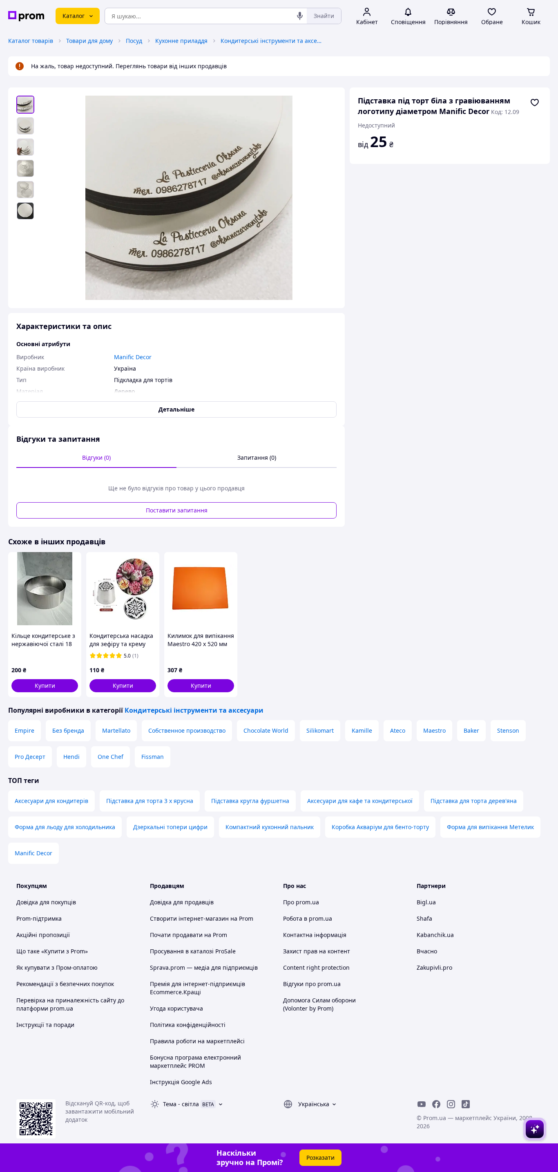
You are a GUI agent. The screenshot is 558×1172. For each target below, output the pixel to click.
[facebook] (436, 1104)
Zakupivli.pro (434, 967)
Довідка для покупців (46, 902)
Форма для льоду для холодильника (65, 827)
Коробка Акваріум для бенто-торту (380, 827)
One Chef (110, 756)
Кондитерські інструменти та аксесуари (272, 41)
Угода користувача (176, 1008)
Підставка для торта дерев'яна (474, 801)
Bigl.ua (426, 902)
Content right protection (316, 967)
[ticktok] (466, 1104)
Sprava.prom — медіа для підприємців (204, 967)
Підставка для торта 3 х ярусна (149, 801)
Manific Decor (33, 853)
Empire (24, 730)
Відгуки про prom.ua (312, 984)
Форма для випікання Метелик (490, 827)
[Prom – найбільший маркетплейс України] (26, 16)
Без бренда (68, 730)
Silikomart (320, 730)
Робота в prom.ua (307, 918)
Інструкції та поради (45, 1025)
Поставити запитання (177, 510)
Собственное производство (186, 730)
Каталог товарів (30, 41)
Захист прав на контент (316, 951)
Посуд (134, 41)
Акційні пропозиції (43, 935)
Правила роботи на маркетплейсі (197, 1041)
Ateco (397, 730)
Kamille (362, 730)
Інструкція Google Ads (181, 1082)
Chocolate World (265, 730)
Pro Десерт (30, 756)
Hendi (71, 756)
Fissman (152, 756)
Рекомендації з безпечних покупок (65, 984)
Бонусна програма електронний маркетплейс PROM (195, 1061)
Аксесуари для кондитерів (51, 801)
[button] (44, 685)
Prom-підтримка (39, 918)
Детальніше (176, 409)
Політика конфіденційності (187, 1025)
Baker (471, 730)
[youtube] (421, 1104)
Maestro (434, 730)
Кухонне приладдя (181, 41)
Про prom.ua (301, 902)
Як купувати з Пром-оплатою (57, 967)
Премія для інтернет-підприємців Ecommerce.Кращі (197, 988)
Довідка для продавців (182, 902)
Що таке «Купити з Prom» (52, 951)
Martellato (116, 730)
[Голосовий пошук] (300, 16)
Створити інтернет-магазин (189, 918)
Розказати (320, 1157)
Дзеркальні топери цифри (170, 827)
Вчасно (427, 951)
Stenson (508, 730)
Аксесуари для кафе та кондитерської (360, 801)
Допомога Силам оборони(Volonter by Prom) (319, 1004)
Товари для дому (89, 41)
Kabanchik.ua (435, 935)
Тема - (181, 1104)
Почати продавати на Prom (188, 935)
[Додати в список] (535, 103)
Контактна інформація (314, 935)
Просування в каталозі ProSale (193, 951)
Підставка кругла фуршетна (250, 801)
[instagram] (451, 1104)
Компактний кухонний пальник (269, 827)
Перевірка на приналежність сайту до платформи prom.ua (70, 1004)
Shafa (424, 918)
